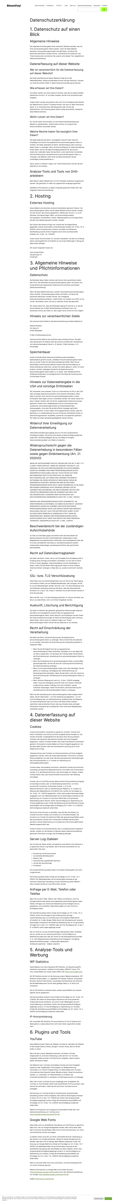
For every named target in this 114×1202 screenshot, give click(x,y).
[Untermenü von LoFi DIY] (62, 5)
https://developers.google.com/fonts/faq (44, 1172)
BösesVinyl (14, 5)
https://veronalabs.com (73, 972)
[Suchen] (104, 9)
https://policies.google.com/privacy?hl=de (45, 1114)
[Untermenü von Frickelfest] (53, 5)
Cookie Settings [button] (99, 1198)
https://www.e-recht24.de (44, 1179)
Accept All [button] (108, 1198)
